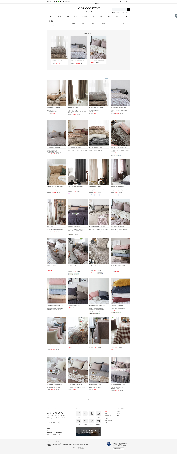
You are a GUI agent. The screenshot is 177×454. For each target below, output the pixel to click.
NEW (51, 16)
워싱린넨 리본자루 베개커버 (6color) (117, 305)
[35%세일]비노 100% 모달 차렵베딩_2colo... (119, 107)
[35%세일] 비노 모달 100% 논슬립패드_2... (97, 107)
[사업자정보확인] (85, 444)
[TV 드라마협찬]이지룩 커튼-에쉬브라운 (118, 186)
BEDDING (76, 16)
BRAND (117, 16)
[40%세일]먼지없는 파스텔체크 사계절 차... (55, 107)
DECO (101, 16)
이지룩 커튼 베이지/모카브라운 (95, 186)
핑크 (63, 23)
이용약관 (106, 418)
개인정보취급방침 (108, 420)
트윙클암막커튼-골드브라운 (73, 107)
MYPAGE (101, 1)
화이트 (63, 25)
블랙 (73, 25)
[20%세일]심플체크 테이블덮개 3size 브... (118, 344)
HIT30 (59, 16)
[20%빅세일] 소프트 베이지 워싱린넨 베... (97, 226)
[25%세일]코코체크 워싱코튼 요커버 (53, 147)
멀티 (83, 25)
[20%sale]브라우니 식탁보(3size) (95, 344)
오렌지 (93, 23)
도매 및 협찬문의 (108, 415)
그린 (113, 23)
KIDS (109, 16)
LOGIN (93, 1)
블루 (123, 23)
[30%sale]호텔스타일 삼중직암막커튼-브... (76, 186)
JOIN (97, 1)
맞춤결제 (128, 1)
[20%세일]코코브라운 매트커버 (95, 384)
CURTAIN (67, 16)
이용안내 (106, 422)
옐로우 (103, 23)
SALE (126, 16)
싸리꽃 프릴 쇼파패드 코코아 (94, 265)
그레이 (93, 25)
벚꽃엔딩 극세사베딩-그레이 (73, 344)
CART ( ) (110, 1)
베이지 (83, 23)
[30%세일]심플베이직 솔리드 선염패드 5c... (55, 305)
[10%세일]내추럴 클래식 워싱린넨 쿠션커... (55, 344)
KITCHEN (92, 16)
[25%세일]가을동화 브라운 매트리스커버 (75, 384)
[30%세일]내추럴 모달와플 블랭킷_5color (97, 147)
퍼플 (53, 25)
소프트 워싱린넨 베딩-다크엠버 (74, 226)
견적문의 (123, 1)
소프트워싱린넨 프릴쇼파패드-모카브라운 (118, 147)
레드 (53, 23)
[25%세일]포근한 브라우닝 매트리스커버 (54, 384)
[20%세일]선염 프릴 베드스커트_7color (118, 384)
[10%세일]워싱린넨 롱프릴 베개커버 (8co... (97, 305)
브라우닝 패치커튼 (50, 226)
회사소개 (106, 413)
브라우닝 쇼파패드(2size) (72, 265)
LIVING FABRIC (84, 16)
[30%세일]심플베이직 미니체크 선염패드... (118, 265)
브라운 (73, 23)
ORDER (106, 1)
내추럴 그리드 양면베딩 (51, 265)
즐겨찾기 (49, 1)
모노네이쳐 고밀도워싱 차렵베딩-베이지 (98, 60)
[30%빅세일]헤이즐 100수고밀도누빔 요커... (55, 186)
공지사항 (106, 411)
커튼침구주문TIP (67, 1)
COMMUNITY (116, 1)
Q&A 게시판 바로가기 (53, 422)
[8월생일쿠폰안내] (119, 12)
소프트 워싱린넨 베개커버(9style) (74, 305)
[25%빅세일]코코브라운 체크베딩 (74, 147)
